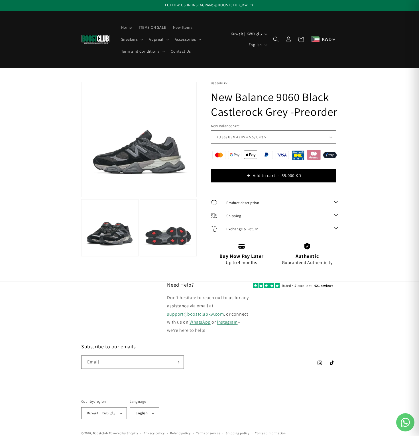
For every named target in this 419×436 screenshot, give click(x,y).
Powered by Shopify (123, 433)
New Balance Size (225, 126)
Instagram (227, 322)
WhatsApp (200, 322)
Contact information (270, 433)
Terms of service (208, 433)
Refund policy (180, 433)
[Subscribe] (177, 362)
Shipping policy (237, 433)
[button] (132, 39)
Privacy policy (154, 433)
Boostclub (100, 433)
